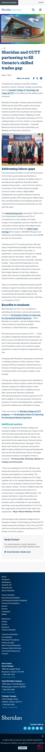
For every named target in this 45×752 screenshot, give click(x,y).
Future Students (8, 595)
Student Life (6, 585)
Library (4, 624)
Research (5, 627)
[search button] (33, 9)
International (7, 588)
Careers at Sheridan (10, 634)
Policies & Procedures (10, 640)
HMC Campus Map (8, 692)
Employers (6, 612)
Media (4, 614)
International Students (11, 598)
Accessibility (7, 637)
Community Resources (11, 651)
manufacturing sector (14, 213)
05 (5, 48)
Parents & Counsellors (10, 603)
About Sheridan (8, 590)
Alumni (4, 606)
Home (4, 577)
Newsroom (6, 619)
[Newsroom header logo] (11, 9)
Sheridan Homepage (9, 2)
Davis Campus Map (8, 677)
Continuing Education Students (14, 600)
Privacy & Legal (8, 643)
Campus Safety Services (11, 648)
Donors (5, 609)
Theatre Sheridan (9, 630)
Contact (5, 654)
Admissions (6, 582)
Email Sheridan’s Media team (19, 552)
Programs (6, 579)
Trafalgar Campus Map (9, 707)
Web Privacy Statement (11, 645)
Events (40, 2)
